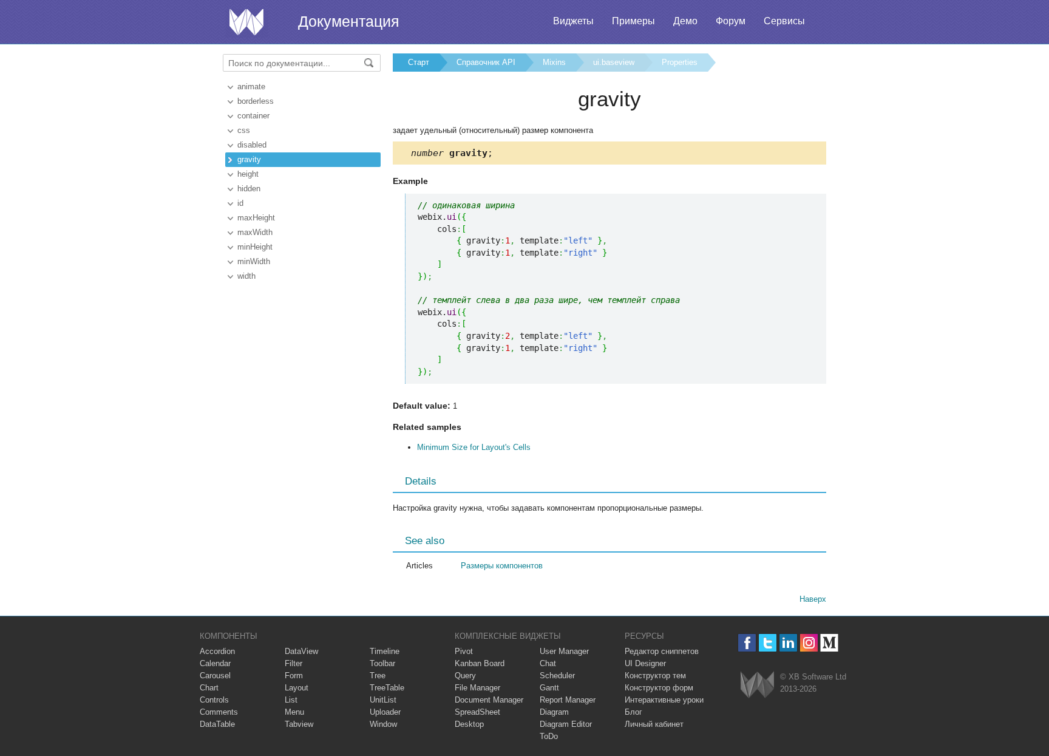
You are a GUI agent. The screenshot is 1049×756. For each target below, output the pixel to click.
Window (383, 724)
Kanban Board (479, 663)
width (246, 276)
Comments (219, 712)
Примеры (633, 21)
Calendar (215, 663)
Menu (294, 712)
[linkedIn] (788, 642)
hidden (248, 188)
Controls (214, 699)
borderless (255, 101)
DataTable (217, 724)
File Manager (477, 687)
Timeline (384, 651)
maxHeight (256, 217)
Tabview (299, 724)
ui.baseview (613, 62)
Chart (209, 687)
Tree (377, 675)
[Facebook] (747, 642)
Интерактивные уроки (664, 699)
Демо (685, 21)
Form (294, 675)
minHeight (255, 246)
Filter (293, 663)
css (243, 130)
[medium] (829, 642)
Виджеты (573, 21)
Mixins (554, 62)
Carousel (215, 675)
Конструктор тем (655, 675)
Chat (548, 663)
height (248, 174)
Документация (348, 21)
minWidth (253, 261)
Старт (418, 62)
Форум (730, 21)
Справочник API (486, 62)
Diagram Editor (566, 724)
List (291, 699)
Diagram (554, 712)
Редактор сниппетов (662, 651)
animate (251, 86)
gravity (249, 159)
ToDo (549, 736)
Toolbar (382, 663)
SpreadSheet (477, 712)
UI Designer (645, 663)
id (240, 203)
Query (465, 675)
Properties (680, 62)
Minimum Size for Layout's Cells (474, 447)
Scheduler (557, 675)
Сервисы (784, 21)
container (253, 115)
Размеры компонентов (502, 565)
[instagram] (808, 642)
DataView (301, 651)
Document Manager (489, 699)
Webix (757, 684)
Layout (296, 687)
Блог (633, 712)
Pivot (464, 651)
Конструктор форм (659, 687)
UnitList (383, 699)
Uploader (385, 712)
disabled (251, 144)
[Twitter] (767, 642)
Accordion (217, 651)
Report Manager (568, 699)
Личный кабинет (654, 724)
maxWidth (255, 232)
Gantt (549, 687)
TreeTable (387, 687)
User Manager (564, 651)
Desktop (469, 724)
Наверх (812, 599)
